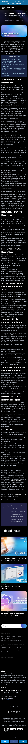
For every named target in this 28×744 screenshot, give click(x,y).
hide (19, 56)
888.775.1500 (12, 696)
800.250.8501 (9, 698)
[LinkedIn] (14, 499)
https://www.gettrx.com (15, 508)
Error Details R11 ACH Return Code (11, 63)
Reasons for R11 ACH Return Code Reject (13, 73)
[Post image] (14, 546)
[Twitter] (7, 499)
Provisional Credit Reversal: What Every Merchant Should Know (12, 615)
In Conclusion (5, 75)
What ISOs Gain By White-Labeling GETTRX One (13, 645)
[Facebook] (11, 499)
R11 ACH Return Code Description (11, 61)
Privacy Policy (14, 736)
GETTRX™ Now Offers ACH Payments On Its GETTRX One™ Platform (14, 560)
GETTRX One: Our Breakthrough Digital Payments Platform (12, 650)
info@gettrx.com (11, 700)
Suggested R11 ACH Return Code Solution (13, 68)
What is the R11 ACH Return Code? (11, 59)
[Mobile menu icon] (24, 8)
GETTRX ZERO (16, 481)
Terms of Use (14, 737)
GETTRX (16, 484)
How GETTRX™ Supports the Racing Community (11, 641)
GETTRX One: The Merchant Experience (10, 587)
